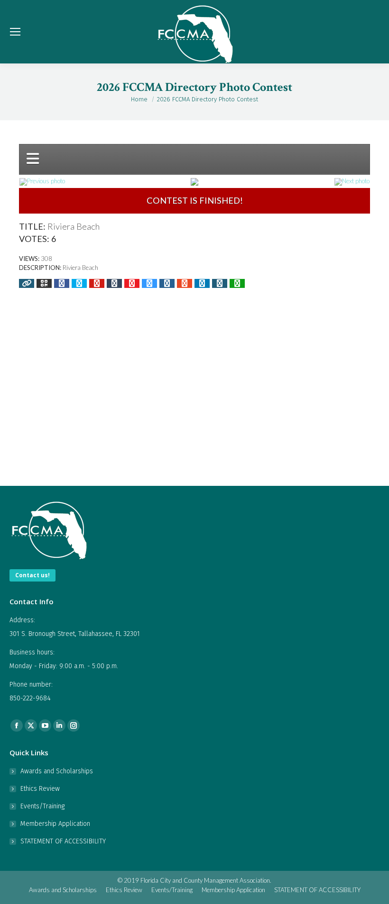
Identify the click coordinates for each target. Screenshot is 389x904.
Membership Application (55, 824)
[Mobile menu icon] (15, 31)
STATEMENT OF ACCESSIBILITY (63, 841)
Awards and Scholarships (56, 771)
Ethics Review (40, 789)
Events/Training (42, 806)
